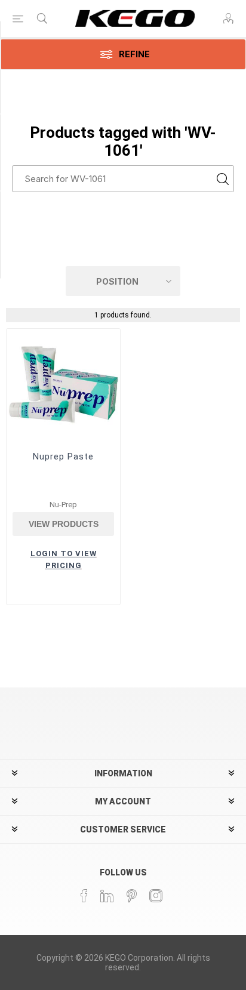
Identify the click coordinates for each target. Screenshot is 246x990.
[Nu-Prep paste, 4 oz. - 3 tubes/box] (63, 385)
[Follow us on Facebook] (84, 895)
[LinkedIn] (107, 895)
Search (222, 179)
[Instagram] (156, 895)
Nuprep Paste (63, 456)
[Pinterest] (132, 895)
